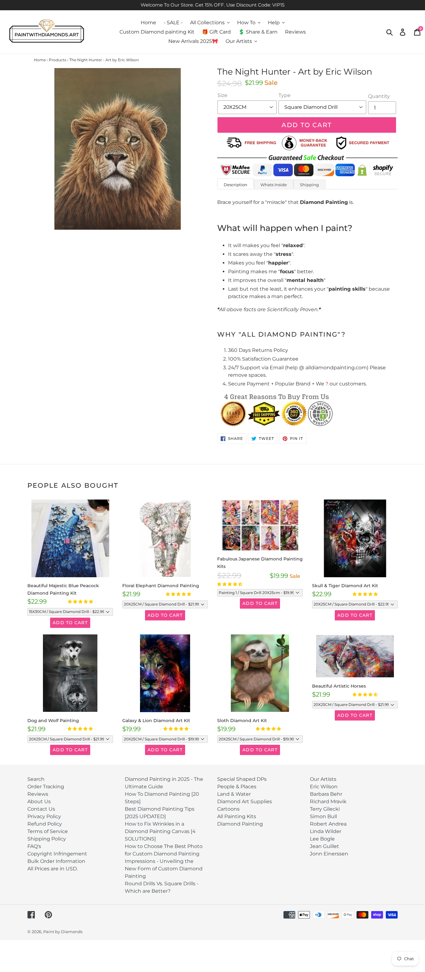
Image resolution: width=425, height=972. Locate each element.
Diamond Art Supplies (244, 801)
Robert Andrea (328, 824)
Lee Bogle (322, 839)
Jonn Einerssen (329, 854)
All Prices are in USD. (52, 869)
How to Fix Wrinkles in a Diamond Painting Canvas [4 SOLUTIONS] (160, 831)
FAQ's (34, 846)
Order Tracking (45, 787)
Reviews (37, 794)
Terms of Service (47, 831)
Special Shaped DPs (242, 779)
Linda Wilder (325, 831)
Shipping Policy (46, 839)
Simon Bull (323, 816)
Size (222, 95)
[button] (81, 601)
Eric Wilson (324, 787)
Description (235, 184)
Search (35, 779)
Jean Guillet (324, 846)
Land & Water (234, 794)
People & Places (236, 787)
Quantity (379, 96)
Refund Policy (44, 824)
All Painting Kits (236, 816)
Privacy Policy (44, 816)
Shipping (309, 184)
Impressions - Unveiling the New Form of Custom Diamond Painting (164, 868)
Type (284, 95)
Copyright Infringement (57, 854)
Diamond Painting (240, 824)
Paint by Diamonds (62, 931)
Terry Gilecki (325, 809)
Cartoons (228, 809)
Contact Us (41, 809)
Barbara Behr (326, 794)
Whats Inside (273, 184)
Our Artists (323, 779)
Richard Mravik (328, 801)
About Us (39, 801)
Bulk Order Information (56, 861)
